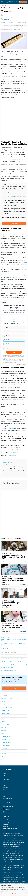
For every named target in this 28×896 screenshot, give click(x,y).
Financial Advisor (6, 724)
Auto (3, 701)
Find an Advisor (22, 1)
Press (4, 796)
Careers (4, 775)
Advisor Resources (7, 698)
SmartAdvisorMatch (7, 798)
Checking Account (7, 707)
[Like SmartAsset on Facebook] (4, 806)
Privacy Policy (6, 822)
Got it (14, 893)
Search (4, 783)
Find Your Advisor (14, 223)
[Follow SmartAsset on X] (4, 809)
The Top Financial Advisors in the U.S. (12, 662)
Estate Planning (6, 722)
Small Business (6, 754)
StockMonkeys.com (14, 455)
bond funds (24, 262)
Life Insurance (6, 736)
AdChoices (5, 824)
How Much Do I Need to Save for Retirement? (14, 664)
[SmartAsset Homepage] (12, 1)
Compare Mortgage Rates (9, 670)
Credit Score (5, 713)
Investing (4, 733)
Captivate (5, 789)
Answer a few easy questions (11, 196)
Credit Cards (5, 710)
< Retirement (3, 5)
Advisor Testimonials (7, 794)
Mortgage (4, 739)
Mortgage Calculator (7, 667)
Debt (3, 719)
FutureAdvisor (13, 277)
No (5, 487)
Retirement (5, 751)
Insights (4, 727)
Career (4, 704)
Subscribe (14, 688)
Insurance (4, 730)
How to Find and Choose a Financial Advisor (14, 659)
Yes (5, 485)
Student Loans (6, 757)
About (4, 785)
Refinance (4, 748)
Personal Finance (6, 742)
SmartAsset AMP (6, 791)
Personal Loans (6, 745)
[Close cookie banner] (26, 884)
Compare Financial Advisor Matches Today (13, 656)
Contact (4, 773)
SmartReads (5, 787)
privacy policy (22, 889)
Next (14, 352)
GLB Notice (5, 826)
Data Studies (5, 716)
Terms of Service (6, 819)
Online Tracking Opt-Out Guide (10, 828)
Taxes (3, 759)
